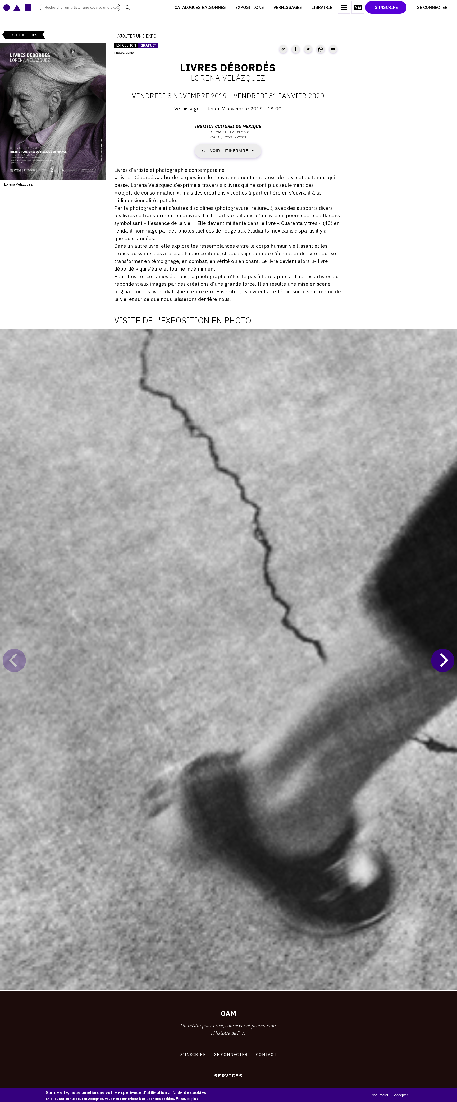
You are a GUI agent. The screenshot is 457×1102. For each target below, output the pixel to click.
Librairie (322, 7)
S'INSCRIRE (193, 1054)
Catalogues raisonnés (200, 7)
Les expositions (22, 34)
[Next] (442, 660)
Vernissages (287, 7)
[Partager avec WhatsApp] (321, 49)
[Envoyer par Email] (333, 49)
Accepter (401, 1095)
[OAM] (17, 7)
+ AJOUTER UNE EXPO (135, 36)
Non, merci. (380, 1095)
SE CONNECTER (231, 1054)
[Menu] (344, 7)
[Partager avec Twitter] (308, 49)
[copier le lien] (283, 49)
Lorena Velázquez (228, 78)
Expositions (249, 7)
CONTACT (266, 1054)
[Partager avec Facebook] (296, 49)
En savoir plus (187, 1099)
